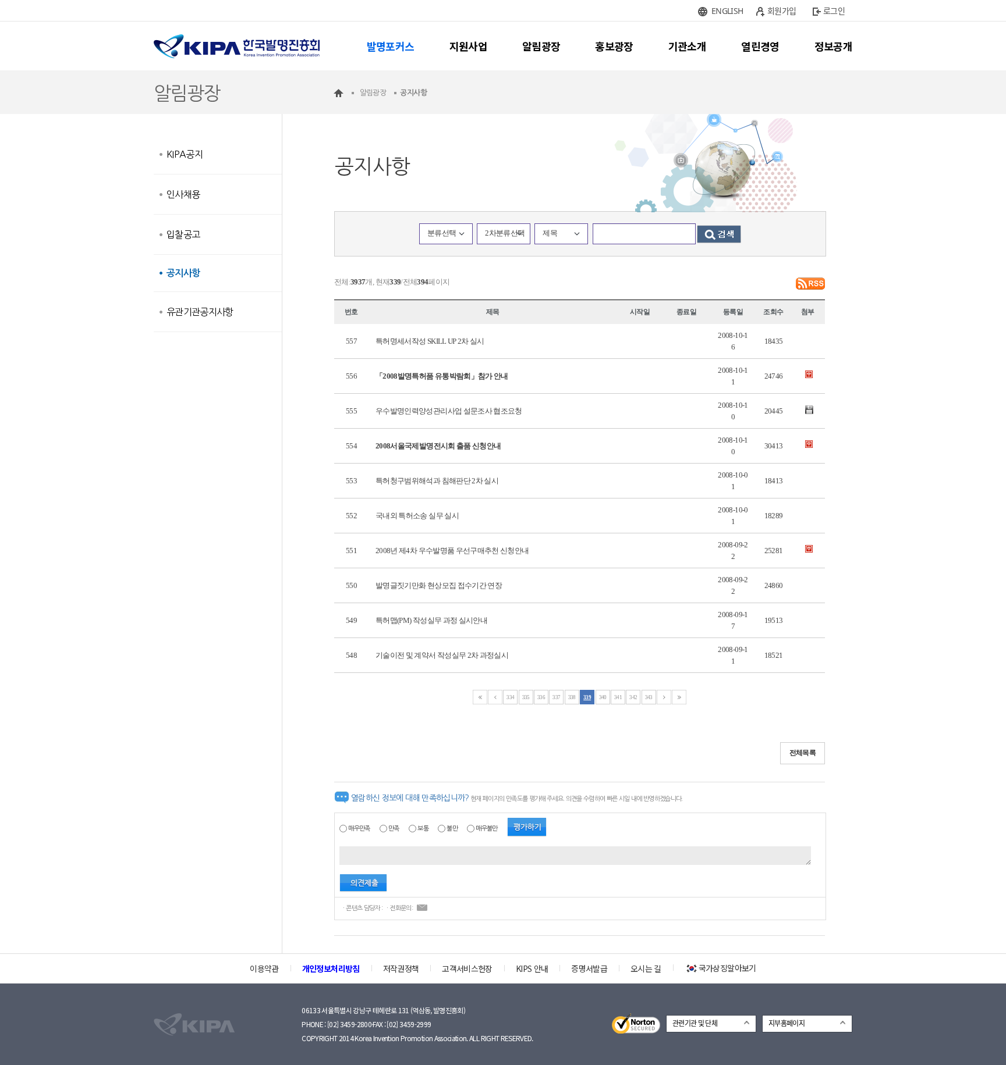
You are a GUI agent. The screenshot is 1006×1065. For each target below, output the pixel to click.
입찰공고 (183, 234)
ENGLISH (727, 10)
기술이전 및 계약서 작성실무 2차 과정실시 (442, 655)
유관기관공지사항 (200, 311)
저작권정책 (401, 968)
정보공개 (833, 46)
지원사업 (468, 46)
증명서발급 (589, 968)
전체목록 (802, 753)
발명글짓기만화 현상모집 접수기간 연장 (439, 585)
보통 (422, 828)
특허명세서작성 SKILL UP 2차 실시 (430, 341)
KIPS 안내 (532, 968)
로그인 (834, 10)
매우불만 (486, 828)
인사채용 (183, 194)
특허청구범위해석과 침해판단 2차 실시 (437, 480)
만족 (393, 828)
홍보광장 (614, 46)
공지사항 (183, 273)
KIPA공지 (185, 154)
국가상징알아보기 (727, 968)
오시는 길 (645, 968)
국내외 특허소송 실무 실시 (417, 515)
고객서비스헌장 (467, 968)
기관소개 (687, 46)
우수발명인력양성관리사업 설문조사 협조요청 (449, 411)
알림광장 (541, 46)
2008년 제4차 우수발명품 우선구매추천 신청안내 (452, 550)
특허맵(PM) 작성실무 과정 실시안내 (431, 620)
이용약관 (264, 968)
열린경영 (760, 46)
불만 (452, 828)
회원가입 (781, 10)
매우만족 (359, 828)
